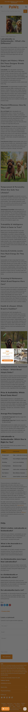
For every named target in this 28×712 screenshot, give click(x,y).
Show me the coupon (7, 360)
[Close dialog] (26, 349)
